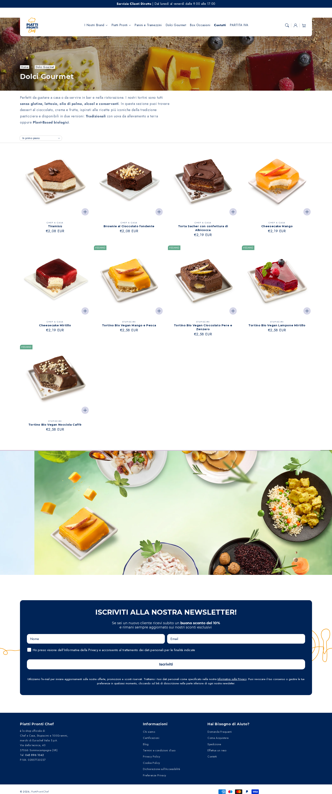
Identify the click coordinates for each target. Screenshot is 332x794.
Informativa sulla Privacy (232, 679)
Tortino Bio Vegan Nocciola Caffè (55, 424)
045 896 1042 (34, 755)
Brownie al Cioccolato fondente (129, 226)
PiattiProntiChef (40, 791)
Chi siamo (149, 732)
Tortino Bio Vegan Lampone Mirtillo (276, 325)
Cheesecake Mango (277, 226)
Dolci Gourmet (45, 67)
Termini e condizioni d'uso (159, 750)
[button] (287, 25)
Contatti (212, 756)
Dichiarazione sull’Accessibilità (161, 769)
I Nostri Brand (94, 25)
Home (24, 67)
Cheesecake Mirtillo (55, 325)
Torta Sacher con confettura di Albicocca (203, 228)
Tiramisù (55, 226)
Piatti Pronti (119, 25)
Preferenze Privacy (154, 775)
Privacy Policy (151, 756)
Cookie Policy (151, 763)
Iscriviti (166, 664)
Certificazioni (151, 738)
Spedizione (214, 744)
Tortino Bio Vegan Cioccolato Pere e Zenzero (203, 327)
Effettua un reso (217, 750)
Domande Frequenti (220, 732)
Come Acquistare (218, 738)
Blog (146, 744)
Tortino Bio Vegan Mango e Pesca (129, 325)
